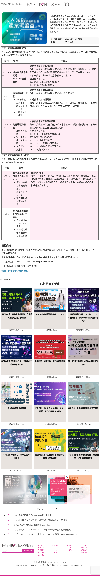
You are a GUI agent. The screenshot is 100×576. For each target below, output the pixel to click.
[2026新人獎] (25, 489)
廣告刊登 (41, 555)
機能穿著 (84, 548)
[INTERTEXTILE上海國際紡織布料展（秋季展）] (70, 489)
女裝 (55, 550)
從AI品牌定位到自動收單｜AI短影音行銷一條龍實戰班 (16, 362)
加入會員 (11, 4)
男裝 (55, 548)
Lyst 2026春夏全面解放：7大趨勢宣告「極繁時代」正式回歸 (40, 520)
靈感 (55, 552)
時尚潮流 (55, 545)
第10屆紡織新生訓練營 (17, 408)
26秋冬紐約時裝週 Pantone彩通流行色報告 (32, 515)
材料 (70, 548)
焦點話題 (84, 545)
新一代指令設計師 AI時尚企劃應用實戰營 (83, 362)
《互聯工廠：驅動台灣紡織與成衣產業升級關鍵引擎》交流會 (16, 316)
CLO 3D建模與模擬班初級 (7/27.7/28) (50, 314)
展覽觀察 (70, 545)
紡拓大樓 (69, 42)
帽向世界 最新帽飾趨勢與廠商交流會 (83, 408)
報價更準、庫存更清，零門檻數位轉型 (50, 361)
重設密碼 (4, 4)
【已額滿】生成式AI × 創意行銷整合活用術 (16, 456)
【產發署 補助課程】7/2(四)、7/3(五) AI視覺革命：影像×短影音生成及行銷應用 (83, 317)
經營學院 (84, 550)
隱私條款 (41, 550)
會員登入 (18, 4)
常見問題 (41, 552)
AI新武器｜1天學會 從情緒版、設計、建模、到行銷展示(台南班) (50, 409)
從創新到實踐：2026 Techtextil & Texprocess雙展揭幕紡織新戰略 (42, 529)
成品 (70, 550)
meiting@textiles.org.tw (43, 262)
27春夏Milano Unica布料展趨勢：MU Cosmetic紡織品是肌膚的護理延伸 (45, 534)
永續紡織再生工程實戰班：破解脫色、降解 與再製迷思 (50, 456)
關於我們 (41, 545)
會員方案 (41, 548)
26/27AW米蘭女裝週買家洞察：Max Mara (32, 524)
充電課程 (84, 552)
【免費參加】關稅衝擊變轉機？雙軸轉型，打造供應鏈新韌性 (83, 456)
